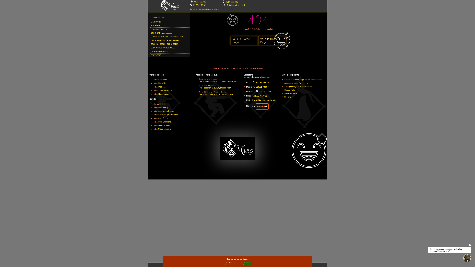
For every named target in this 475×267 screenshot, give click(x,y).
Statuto (287, 97)
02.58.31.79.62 (199, 5)
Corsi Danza (159, 29)
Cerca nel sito (159, 17)
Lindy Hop (162, 83)
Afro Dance (163, 118)
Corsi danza (162, 33)
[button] (244, 40)
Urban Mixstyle (164, 129)
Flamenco (155, 26)
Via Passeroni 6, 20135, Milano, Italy (215, 88)
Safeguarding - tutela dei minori (298, 86)
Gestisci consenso (233, 263)
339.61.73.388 (199, 2)
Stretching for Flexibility (168, 114)
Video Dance (168, 111)
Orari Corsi (156, 22)
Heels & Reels (164, 125)
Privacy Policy (290, 93)
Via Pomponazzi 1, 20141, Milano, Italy (216, 94)
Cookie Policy (290, 90)
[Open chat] (467, 258)
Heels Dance (163, 94)
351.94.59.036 (232, 2)
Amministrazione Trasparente (297, 83)
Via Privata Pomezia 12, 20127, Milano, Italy (219, 81)
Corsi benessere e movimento (165, 40)
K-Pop (163, 104)
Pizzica (161, 87)
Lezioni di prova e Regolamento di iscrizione (303, 79)
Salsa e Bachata (165, 90)
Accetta (247, 263)
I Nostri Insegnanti (159, 52)
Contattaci (156, 55)
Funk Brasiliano (164, 122)
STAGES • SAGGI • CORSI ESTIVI (164, 44)
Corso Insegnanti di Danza (163, 48)
